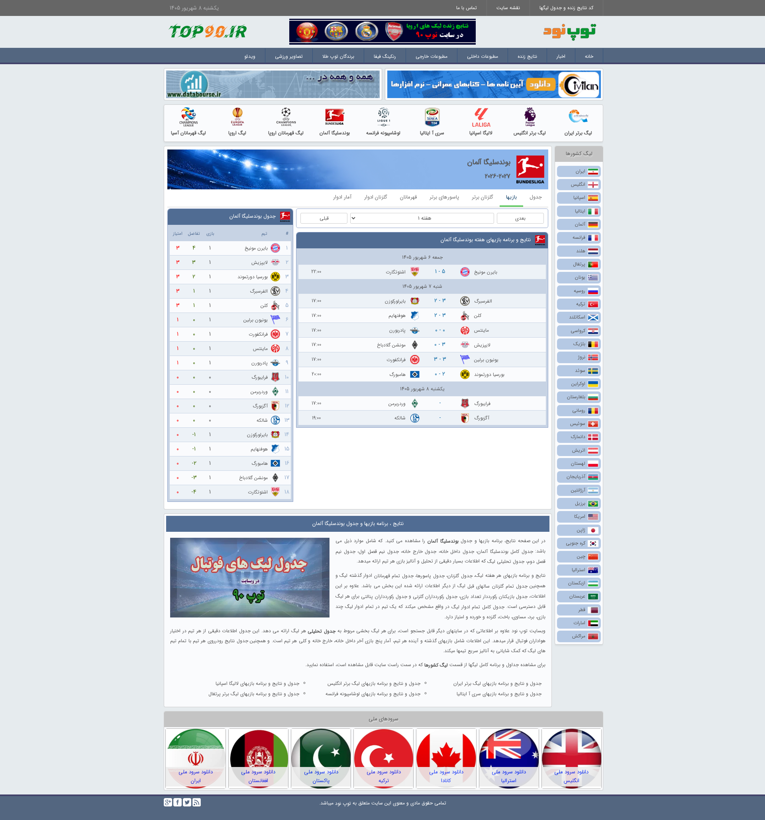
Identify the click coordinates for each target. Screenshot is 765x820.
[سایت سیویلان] (494, 84)
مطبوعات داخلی (482, 56)
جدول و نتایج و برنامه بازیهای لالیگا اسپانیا (257, 683)
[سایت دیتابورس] (273, 84)
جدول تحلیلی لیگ (505, 561)
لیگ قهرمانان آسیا (188, 133)
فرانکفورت (396, 360)
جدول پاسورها (430, 576)
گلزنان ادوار (375, 197)
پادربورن (397, 330)
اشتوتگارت (396, 272)
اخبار (561, 56)
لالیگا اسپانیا (480, 133)
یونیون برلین (486, 360)
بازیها (511, 197)
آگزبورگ (481, 418)
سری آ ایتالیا (432, 133)
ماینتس (481, 330)
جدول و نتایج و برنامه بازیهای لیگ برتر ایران (497, 683)
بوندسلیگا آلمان (335, 133)
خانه (589, 56)
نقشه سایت (508, 8)
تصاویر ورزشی (289, 56)
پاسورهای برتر (444, 197)
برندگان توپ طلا (338, 56)
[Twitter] (187, 802)
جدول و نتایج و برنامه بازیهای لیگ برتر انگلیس (374, 683)
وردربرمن (397, 403)
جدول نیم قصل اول (379, 551)
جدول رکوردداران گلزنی (435, 596)
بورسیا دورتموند (489, 374)
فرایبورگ (482, 403)
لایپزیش (482, 345)
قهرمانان (408, 197)
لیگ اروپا (237, 133)
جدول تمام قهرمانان (394, 576)
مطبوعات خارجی (431, 56)
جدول (536, 197)
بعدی (520, 218)
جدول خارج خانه (419, 551)
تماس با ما (466, 8)
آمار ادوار (342, 197)
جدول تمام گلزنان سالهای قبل (497, 586)
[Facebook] (177, 802)
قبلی (324, 218)
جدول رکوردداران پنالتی (384, 596)
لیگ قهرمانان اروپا (286, 133)
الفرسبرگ (483, 301)
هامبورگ (397, 374)
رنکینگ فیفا (385, 56)
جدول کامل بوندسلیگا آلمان (505, 551)
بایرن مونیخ (485, 272)
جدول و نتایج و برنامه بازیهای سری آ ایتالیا (499, 694)
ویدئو (249, 56)
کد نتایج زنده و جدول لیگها (566, 8)
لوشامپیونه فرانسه (383, 133)
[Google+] (168, 802)
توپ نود (343, 803)
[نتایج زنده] (382, 31)
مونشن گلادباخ (391, 345)
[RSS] (196, 802)
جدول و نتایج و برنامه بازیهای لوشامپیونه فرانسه (373, 694)
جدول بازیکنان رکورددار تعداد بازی (494, 596)
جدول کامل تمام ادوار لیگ (477, 607)
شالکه (400, 418)
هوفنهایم (397, 315)
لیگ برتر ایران (578, 133)
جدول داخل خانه (457, 551)
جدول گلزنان (459, 576)
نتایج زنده (527, 56)
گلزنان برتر (482, 197)
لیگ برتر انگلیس (530, 133)
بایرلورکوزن (395, 301)
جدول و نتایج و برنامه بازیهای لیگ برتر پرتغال (253, 694)
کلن (477, 315)
